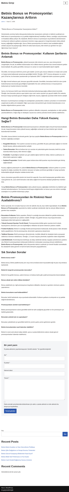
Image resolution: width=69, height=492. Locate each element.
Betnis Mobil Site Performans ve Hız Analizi (15, 457)
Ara (2, 430)
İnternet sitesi (8, 370)
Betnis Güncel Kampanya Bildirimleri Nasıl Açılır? (17, 453)
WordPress (9, 488)
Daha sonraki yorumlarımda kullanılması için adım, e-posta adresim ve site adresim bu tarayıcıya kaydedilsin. (31, 405)
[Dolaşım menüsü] (65, 3)
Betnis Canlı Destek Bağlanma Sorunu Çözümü (16, 460)
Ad (5, 355)
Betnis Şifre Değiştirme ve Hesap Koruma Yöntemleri (18, 450)
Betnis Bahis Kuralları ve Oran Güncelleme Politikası (18, 447)
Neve (3, 488)
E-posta (7, 362)
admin (3, 21)
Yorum (6, 378)
